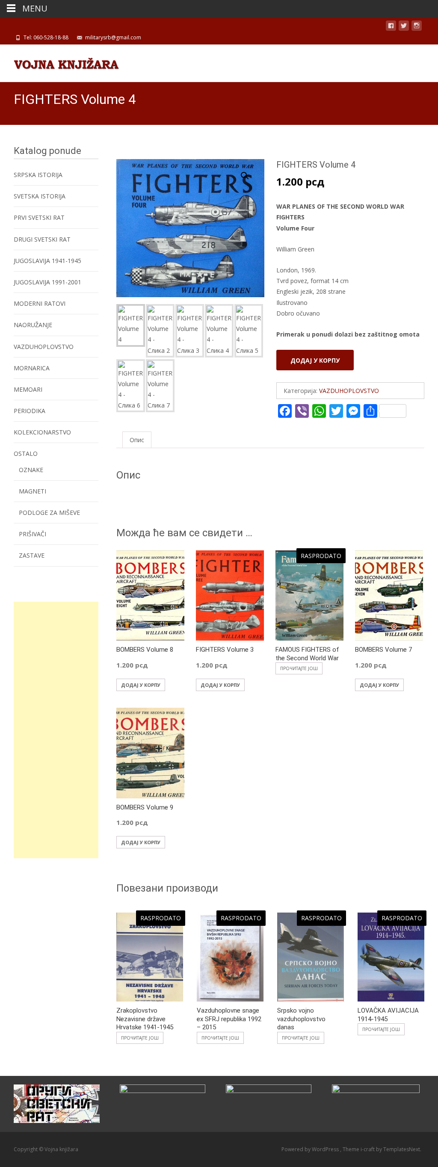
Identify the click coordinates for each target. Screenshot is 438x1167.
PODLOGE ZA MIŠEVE (49, 512)
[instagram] (416, 27)
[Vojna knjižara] (59, 61)
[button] (249, 172)
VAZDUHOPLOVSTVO (349, 391)
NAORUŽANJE (33, 325)
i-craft (368, 1149)
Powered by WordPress (310, 1149)
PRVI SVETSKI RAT (39, 217)
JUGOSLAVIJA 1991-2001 (47, 282)
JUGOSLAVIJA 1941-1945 (47, 261)
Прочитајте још (299, 668)
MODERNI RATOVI (39, 303)
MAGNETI (32, 491)
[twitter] (404, 27)
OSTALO (26, 453)
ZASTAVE (31, 555)
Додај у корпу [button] (140, 685)
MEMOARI (28, 389)
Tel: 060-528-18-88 (46, 37)
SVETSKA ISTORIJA (39, 196)
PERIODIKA (29, 411)
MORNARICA (32, 368)
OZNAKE (31, 470)
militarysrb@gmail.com (113, 37)
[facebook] (391, 27)
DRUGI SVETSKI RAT (42, 239)
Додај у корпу (315, 360)
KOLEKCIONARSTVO (42, 432)
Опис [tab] (137, 440)
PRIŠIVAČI (32, 534)
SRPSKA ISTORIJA (38, 175)
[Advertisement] (56, 730)
